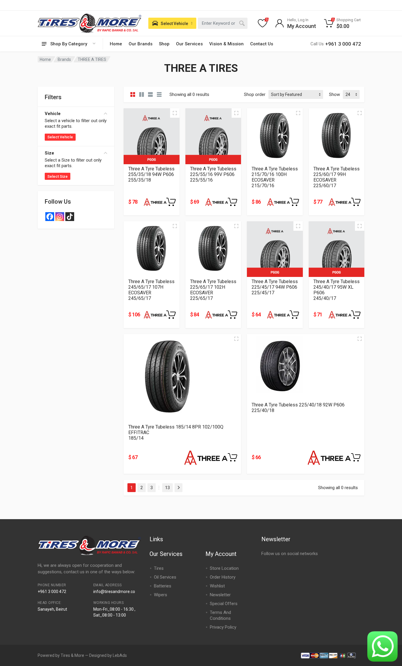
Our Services (189, 43)
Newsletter (220, 594)
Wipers (160, 594)
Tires (159, 568)
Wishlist (217, 586)
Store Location (224, 568)
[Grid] (132, 94)
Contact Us (261, 43)
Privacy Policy (223, 627)
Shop (164, 43)
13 (167, 487)
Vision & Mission (226, 43)
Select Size (57, 176)
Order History (222, 577)
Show (334, 94)
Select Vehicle (60, 137)
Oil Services (165, 577)
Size (49, 153)
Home (116, 43)
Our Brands (140, 43)
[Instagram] (59, 216)
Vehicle (53, 113)
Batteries (162, 586)
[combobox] (222, 23)
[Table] (159, 94)
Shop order (254, 94)
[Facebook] (49, 216)
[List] (150, 94)
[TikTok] (69, 216)
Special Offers (223, 603)
